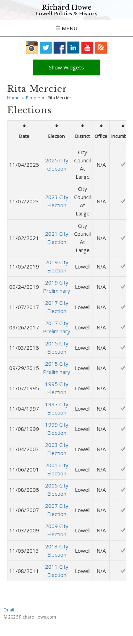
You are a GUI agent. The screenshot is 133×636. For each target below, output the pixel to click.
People (33, 98)
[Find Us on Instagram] (32, 47)
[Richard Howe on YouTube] (87, 47)
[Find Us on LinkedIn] (73, 47)
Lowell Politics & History (67, 13)
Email (9, 610)
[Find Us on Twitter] (46, 47)
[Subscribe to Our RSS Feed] (101, 47)
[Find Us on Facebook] (60, 47)
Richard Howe (67, 7)
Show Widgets (66, 67)
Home (13, 98)
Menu (68, 28)
